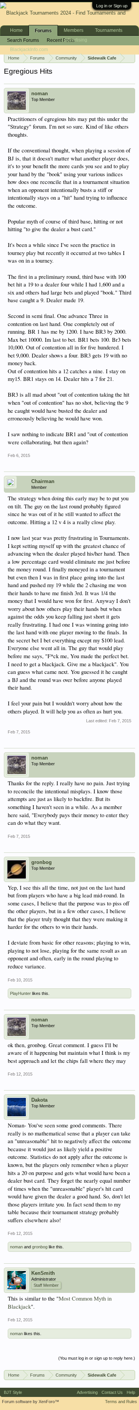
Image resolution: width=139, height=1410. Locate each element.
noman (39, 93)
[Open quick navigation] (131, 58)
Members (73, 30)
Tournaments (108, 30)
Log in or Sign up (111, 5)
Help (131, 1392)
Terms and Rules (121, 1401)
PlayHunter (20, 993)
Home (16, 30)
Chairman (42, 481)
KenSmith (43, 1273)
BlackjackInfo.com (29, 49)
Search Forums (23, 40)
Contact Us (112, 1392)
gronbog (41, 862)
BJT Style (13, 1392)
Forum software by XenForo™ (30, 1401)
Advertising (75, 40)
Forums (43, 30)
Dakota (39, 1100)
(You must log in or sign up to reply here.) (96, 1358)
